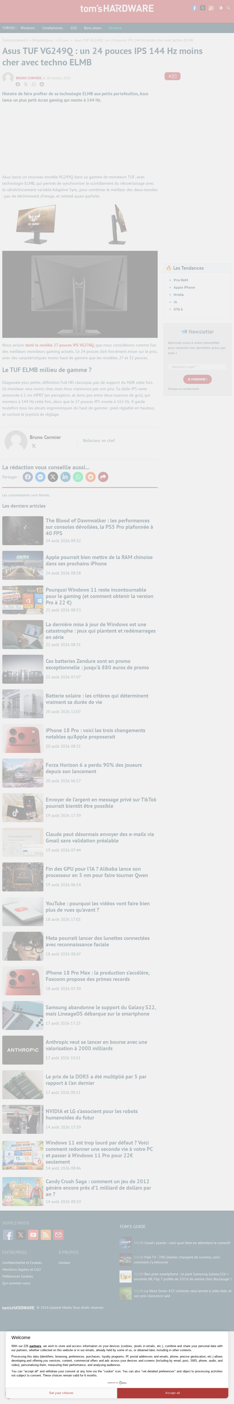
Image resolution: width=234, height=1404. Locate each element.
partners (35, 1346)
